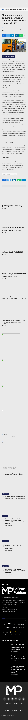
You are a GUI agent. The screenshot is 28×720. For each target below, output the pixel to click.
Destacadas (5, 493)
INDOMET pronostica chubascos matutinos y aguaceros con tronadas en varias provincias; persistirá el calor (14, 274)
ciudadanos (9, 174)
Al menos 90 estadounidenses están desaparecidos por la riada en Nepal (12, 205)
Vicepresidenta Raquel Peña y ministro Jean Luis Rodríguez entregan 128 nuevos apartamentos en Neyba (15, 521)
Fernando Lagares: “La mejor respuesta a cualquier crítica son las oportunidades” (15, 474)
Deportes (6, 708)
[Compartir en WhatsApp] (21, 35)
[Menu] (2, 3)
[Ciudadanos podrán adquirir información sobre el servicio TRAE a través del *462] (14, 52)
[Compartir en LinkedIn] (17, 35)
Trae (15, 174)
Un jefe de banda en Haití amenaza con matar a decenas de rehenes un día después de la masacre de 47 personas (14, 298)
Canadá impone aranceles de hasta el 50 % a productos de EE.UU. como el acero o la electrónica (13, 322)
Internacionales (17, 703)
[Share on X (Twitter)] (8, 35)
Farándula (14, 708)
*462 (4, 174)
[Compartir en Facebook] (4, 35)
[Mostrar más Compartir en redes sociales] (24, 35)
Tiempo (21, 710)
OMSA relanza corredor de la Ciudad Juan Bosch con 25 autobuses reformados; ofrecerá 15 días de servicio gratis (13, 229)
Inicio (3, 9)
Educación (19, 705)
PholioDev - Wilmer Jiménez (7, 715)
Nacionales (5, 515)
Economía (7, 705)
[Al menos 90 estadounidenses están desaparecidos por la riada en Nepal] (14, 196)
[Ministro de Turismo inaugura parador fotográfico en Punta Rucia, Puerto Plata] (14, 242)
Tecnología (14, 710)
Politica (20, 708)
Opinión (7, 710)
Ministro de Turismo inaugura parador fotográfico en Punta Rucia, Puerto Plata (13, 251)
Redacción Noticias (11, 29)
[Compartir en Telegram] (12, 35)
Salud (13, 705)
